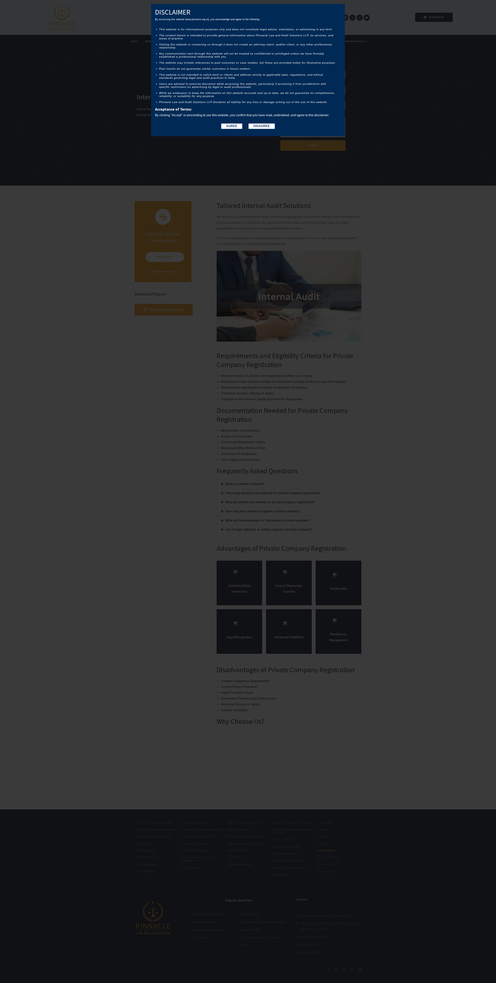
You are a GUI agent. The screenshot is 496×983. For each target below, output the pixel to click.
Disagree (261, 126)
